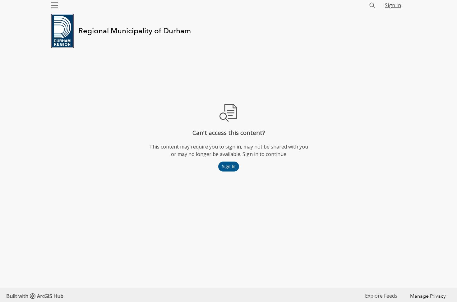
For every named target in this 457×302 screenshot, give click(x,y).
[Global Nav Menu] (55, 5)
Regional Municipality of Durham (134, 30)
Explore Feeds (381, 295)
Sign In (393, 5)
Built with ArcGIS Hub (34, 296)
